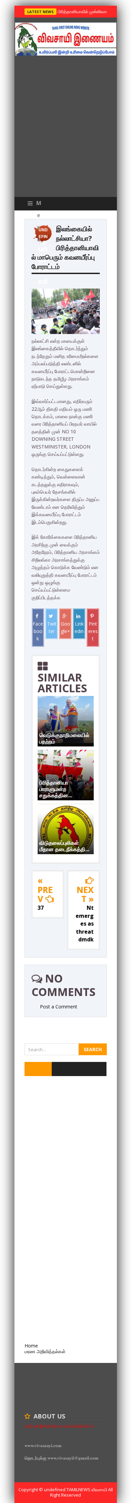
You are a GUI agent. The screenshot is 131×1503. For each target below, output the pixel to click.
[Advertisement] (65, 128)
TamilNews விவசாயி (87, 1490)
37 (41, 907)
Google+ (65, 627)
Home (31, 1345)
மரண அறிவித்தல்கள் (45, 1351)
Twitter (51, 627)
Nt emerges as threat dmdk (85, 923)
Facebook (38, 631)
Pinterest (93, 631)
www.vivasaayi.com (43, 1445)
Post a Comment (58, 1006)
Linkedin (79, 627)
